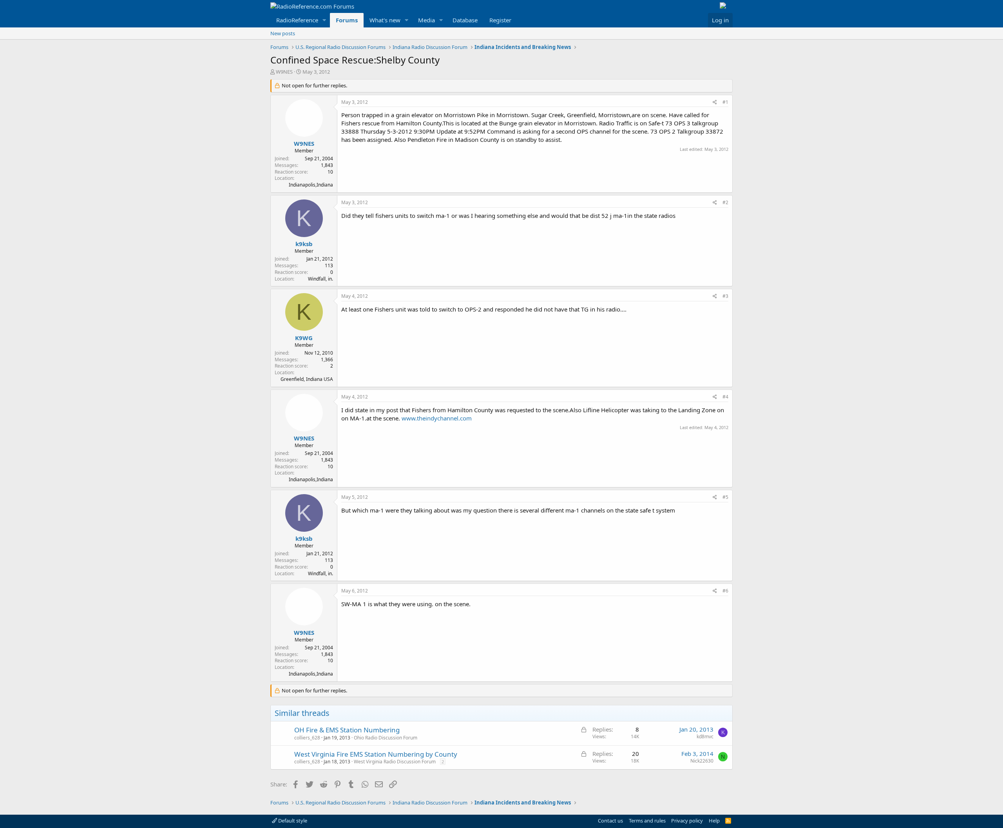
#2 (725, 202)
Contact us (610, 820)
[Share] (715, 102)
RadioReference (297, 20)
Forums (347, 20)
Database (465, 20)
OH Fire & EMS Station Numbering (347, 729)
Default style (292, 820)
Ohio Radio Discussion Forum (385, 737)
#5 (725, 497)
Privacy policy (687, 820)
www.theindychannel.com (437, 418)
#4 (725, 396)
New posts (282, 33)
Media (426, 20)
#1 (725, 102)
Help (714, 820)
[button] (324, 20)
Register (500, 20)
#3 (725, 296)
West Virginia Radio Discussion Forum (395, 761)
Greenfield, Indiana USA (307, 379)
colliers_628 (307, 737)
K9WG (304, 338)
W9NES (284, 71)
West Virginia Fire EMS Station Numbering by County (375, 754)
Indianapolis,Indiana (311, 184)
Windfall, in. (320, 278)
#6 (725, 590)
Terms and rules (647, 820)
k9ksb (304, 244)
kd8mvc (705, 736)
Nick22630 (701, 760)
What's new (384, 20)
